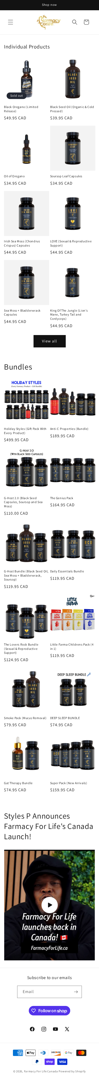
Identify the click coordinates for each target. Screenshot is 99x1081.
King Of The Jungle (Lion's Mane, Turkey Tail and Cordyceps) (69, 314)
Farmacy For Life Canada (41, 1071)
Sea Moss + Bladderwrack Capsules (22, 312)
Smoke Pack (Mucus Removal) (25, 718)
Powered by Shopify (72, 1071)
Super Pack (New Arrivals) (68, 783)
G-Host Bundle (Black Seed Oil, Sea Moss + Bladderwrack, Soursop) (26, 575)
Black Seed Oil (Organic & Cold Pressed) (72, 109)
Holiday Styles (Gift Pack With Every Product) (25, 431)
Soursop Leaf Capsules (66, 176)
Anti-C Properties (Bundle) (69, 429)
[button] (10, 22)
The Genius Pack (61, 498)
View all (49, 340)
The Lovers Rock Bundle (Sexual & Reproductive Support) (21, 648)
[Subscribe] (76, 992)
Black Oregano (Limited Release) (21, 109)
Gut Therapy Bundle (18, 783)
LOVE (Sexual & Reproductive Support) (71, 243)
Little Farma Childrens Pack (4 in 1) (72, 646)
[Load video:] (49, 905)
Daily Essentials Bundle (67, 571)
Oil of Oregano (14, 176)
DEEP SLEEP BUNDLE (65, 718)
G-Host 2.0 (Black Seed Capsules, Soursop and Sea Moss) (23, 502)
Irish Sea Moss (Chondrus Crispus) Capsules (22, 243)
